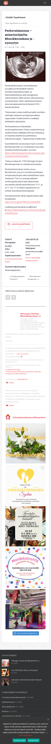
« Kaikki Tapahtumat (15, 17)
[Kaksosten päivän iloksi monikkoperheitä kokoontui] (25, 609)
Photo (11, 382)
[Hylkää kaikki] (48, 719)
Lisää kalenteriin (21, 224)
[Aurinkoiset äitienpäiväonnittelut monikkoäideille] (25, 443)
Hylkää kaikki (33, 740)
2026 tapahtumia (8, 707)
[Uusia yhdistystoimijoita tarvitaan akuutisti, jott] (25, 485)
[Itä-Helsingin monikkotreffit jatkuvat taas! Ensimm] (25, 568)
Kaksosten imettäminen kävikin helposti (26, 680)
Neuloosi (5, 711)
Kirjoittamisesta (8, 702)
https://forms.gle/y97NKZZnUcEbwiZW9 (22, 202)
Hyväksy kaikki (19, 740)
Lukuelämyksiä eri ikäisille (11, 716)
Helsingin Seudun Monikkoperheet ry (25, 661)
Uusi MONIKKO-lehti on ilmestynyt (24, 670)
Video (12, 405)
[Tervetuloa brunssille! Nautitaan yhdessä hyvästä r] (25, 526)
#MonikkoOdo (23, 379)
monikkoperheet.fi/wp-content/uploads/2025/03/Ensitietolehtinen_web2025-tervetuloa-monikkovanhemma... (23, 372)
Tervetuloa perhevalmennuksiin (14, 697)
